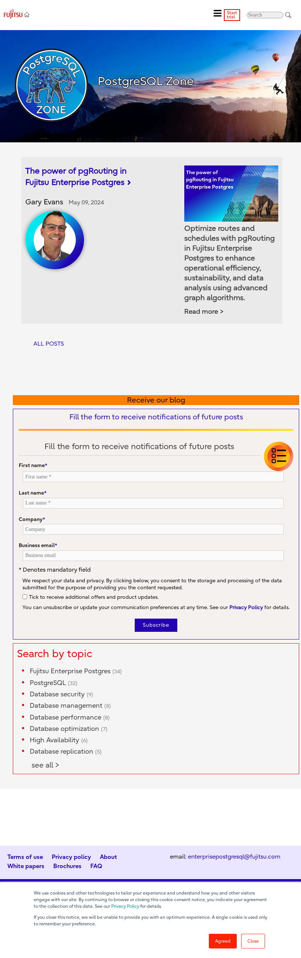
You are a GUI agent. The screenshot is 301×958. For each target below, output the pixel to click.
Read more (201, 312)
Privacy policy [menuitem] (71, 856)
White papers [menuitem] (25, 866)
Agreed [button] (223, 941)
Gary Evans (44, 202)
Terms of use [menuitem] (25, 856)
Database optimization (69, 729)
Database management (70, 706)
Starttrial (232, 14)
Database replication (66, 751)
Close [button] (253, 941)
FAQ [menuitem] (96, 866)
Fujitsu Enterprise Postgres (76, 671)
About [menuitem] (108, 856)
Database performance (70, 717)
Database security (61, 694)
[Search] (288, 14)
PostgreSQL (53, 683)
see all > (45, 765)
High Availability (59, 740)
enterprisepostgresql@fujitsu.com (234, 856)
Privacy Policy (125, 906)
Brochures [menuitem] (67, 866)
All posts (48, 343)
